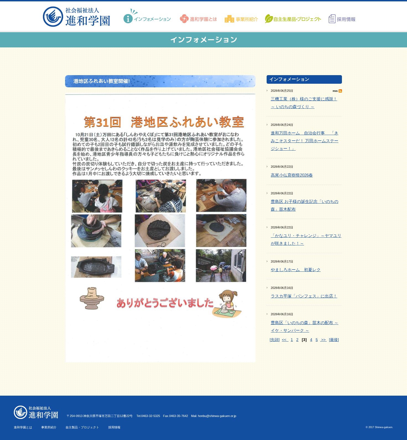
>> (323, 339)
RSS (337, 91)
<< (285, 339)
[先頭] (275, 339)
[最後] (334, 339)
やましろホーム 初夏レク (296, 269)
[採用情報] (340, 16)
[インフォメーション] (147, 16)
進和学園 (78, 16)
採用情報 (114, 427)
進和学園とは (23, 427)
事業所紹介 (48, 427)
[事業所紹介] (241, 16)
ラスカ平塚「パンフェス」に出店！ (304, 296)
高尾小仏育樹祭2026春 (292, 175)
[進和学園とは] (198, 16)
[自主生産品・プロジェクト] (292, 16)
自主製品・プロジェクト (82, 427)
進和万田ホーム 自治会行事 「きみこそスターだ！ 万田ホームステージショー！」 (304, 141)
